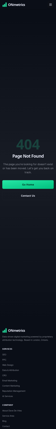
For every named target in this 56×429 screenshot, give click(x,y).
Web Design (7, 365)
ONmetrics (16, 330)
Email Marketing (9, 380)
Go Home (28, 184)
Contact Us (28, 195)
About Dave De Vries (12, 410)
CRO (4, 375)
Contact (6, 426)
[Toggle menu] (50, 4)
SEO (4, 354)
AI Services (7, 396)
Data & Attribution (10, 370)
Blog (4, 421)
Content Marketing (11, 385)
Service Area (8, 416)
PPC (4, 359)
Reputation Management (13, 391)
